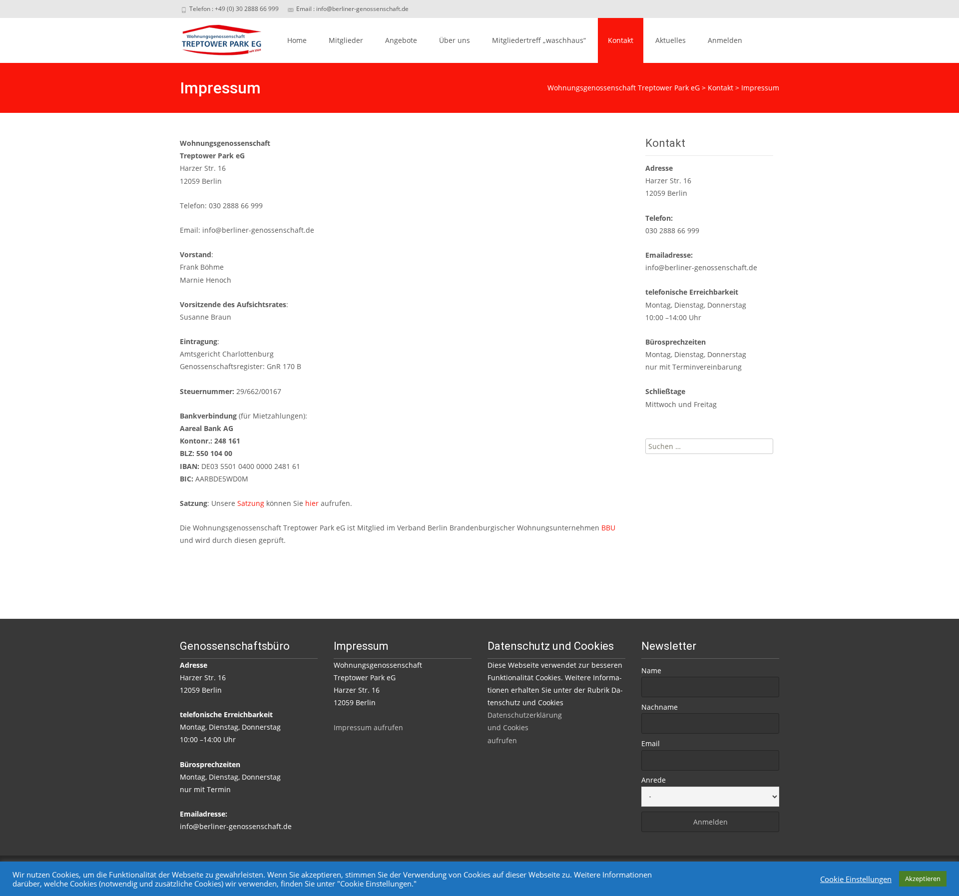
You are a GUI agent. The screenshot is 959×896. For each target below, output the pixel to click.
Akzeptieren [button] (923, 878)
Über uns (454, 40)
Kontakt (620, 40)
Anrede (653, 780)
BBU (608, 527)
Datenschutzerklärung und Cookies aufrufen (524, 727)
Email (650, 743)
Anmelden (725, 40)
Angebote (401, 40)
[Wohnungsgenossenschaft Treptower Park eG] (213, 38)
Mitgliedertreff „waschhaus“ (539, 40)
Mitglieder (346, 40)
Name (651, 670)
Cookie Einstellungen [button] (856, 879)
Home (297, 40)
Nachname (659, 707)
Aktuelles (670, 40)
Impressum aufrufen (368, 727)
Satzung (250, 503)
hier (313, 503)
